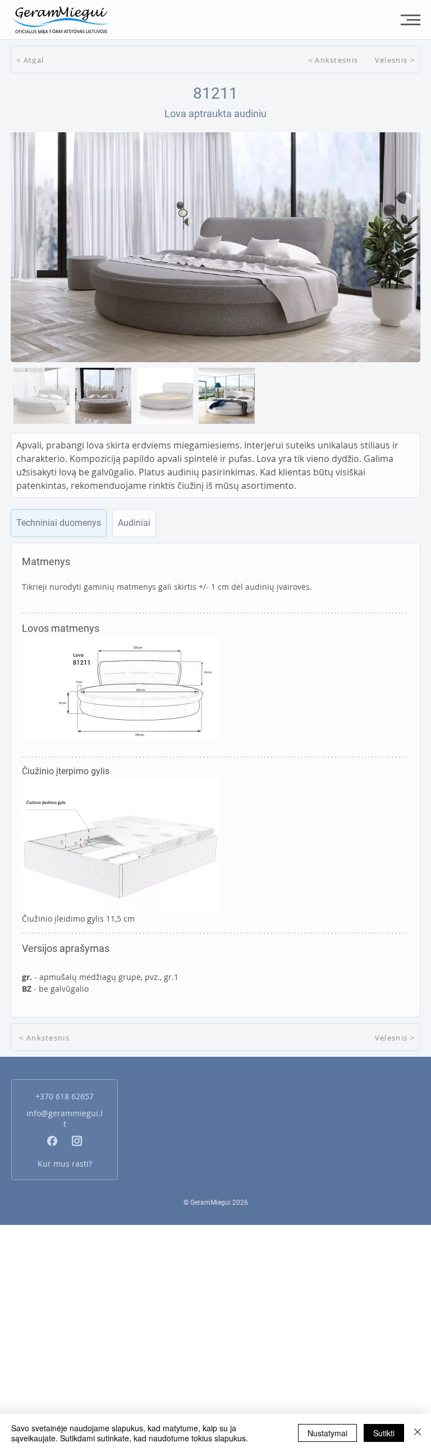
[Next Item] (399, 247)
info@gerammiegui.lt (64, 1118)
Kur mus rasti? (65, 1163)
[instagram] (77, 1141)
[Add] (58, 523)
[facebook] (52, 1141)
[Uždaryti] (417, 1433)
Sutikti (384, 1433)
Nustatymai (327, 1433)
